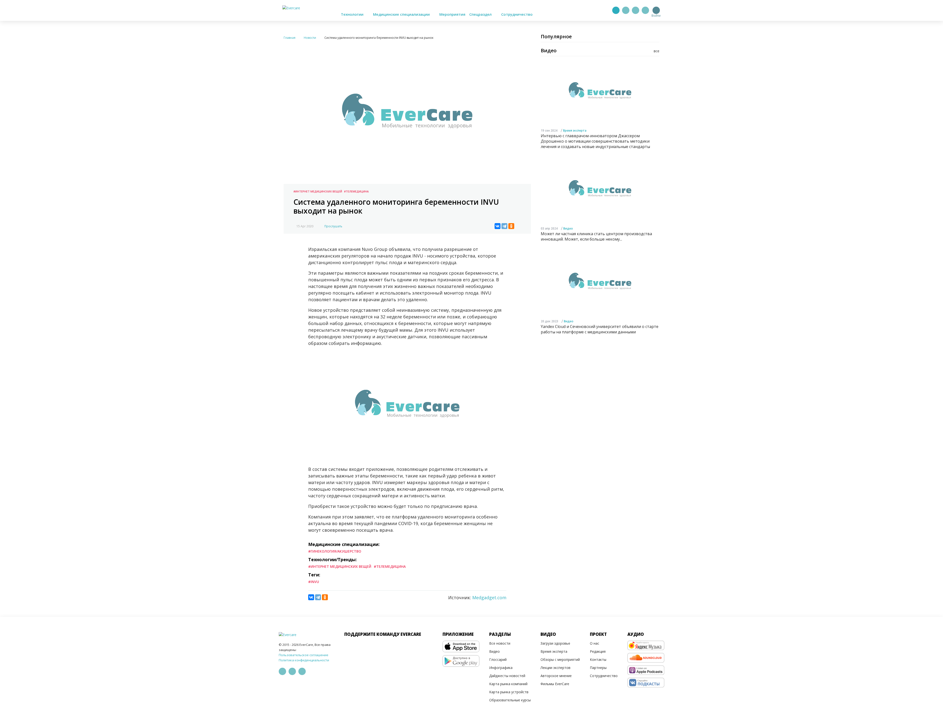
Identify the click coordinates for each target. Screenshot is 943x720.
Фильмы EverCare (555, 683)
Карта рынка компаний (508, 683)
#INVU (313, 581)
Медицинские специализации (402, 14)
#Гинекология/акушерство (334, 551)
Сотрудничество (517, 14)
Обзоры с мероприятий (560, 659)
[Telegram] (625, 10)
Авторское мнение (556, 675)
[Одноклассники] (511, 226)
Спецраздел (481, 14)
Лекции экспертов (555, 667)
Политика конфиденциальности (304, 660)
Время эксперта (574, 130)
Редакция (598, 651)
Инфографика (501, 667)
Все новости (499, 643)
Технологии (352, 14)
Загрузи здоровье (555, 643)
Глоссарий (498, 659)
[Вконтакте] (635, 10)
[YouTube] (645, 10)
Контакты (598, 659)
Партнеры (598, 667)
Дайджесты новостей (507, 675)
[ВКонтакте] (497, 226)
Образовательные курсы (510, 700)
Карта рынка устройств (508, 692)
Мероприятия (452, 14)
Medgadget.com (489, 597)
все (656, 51)
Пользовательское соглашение (303, 655)
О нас (594, 643)
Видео (568, 228)
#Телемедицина (356, 191)
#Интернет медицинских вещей (317, 191)
